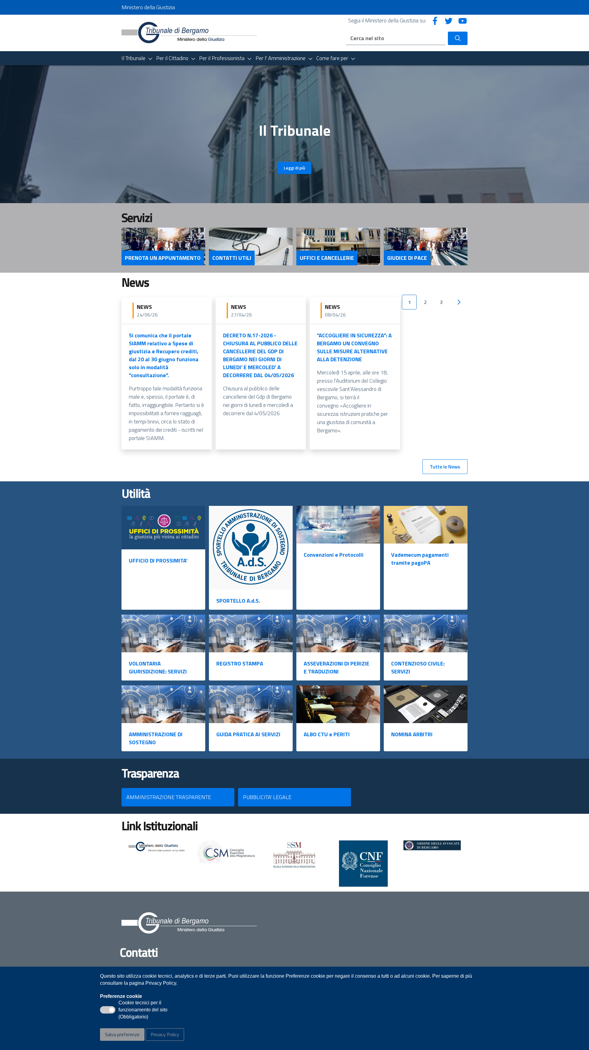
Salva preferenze (122, 1034)
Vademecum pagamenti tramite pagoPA (420, 559)
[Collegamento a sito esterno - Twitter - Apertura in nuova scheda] (449, 20)
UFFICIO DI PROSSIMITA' (158, 560)
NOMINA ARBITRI (412, 734)
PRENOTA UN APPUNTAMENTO (163, 258)
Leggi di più (294, 168)
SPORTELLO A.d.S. (238, 601)
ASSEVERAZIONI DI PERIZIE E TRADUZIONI (336, 667)
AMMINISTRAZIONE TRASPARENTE (168, 797)
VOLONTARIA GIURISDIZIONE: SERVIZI (158, 667)
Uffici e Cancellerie (327, 258)
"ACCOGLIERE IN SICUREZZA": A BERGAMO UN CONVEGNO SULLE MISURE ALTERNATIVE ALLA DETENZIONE (354, 347)
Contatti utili (231, 258)
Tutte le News (445, 466)
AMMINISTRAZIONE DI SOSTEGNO (156, 738)
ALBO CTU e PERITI (327, 734)
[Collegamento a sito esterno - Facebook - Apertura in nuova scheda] (435, 20)
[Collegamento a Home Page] (189, 32)
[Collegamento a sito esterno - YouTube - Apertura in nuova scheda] (463, 20)
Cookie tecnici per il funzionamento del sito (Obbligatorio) (142, 1010)
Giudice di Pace (407, 258)
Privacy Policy (165, 1034)
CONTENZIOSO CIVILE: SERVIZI (418, 667)
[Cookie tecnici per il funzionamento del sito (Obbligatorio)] (107, 1010)
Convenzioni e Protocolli (334, 555)
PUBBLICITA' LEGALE (267, 797)
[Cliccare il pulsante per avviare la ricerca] (458, 38)
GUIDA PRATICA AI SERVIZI (248, 734)
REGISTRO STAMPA (239, 663)
